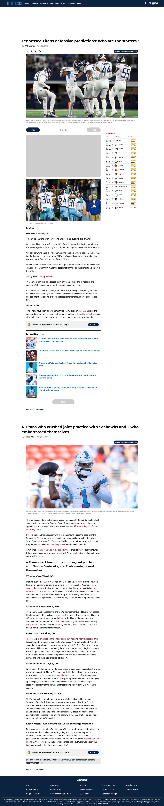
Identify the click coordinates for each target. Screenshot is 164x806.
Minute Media (14, 800)
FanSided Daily (33, 789)
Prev (33, 130)
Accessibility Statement (60, 794)
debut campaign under (55, 544)
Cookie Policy (132, 789)
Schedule (44, 3)
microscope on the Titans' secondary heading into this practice (65, 639)
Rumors (34, 3)
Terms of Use (108, 789)
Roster (63, 3)
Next (94, 130)
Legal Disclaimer (33, 794)
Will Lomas (30, 46)
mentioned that (60, 675)
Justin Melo (30, 437)
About (29, 785)
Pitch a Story (55, 789)
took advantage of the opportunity (53, 550)
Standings (54, 3)
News (27, 3)
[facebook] (145, 3)
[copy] (39, 51)
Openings (54, 785)
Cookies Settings (109, 794)
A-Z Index (84, 794)
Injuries (71, 3)
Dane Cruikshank (84, 314)
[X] (150, 3)
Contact (83, 785)
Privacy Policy (86, 789)
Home (28, 409)
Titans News (38, 409)
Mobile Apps (131, 785)
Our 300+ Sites (108, 785)
